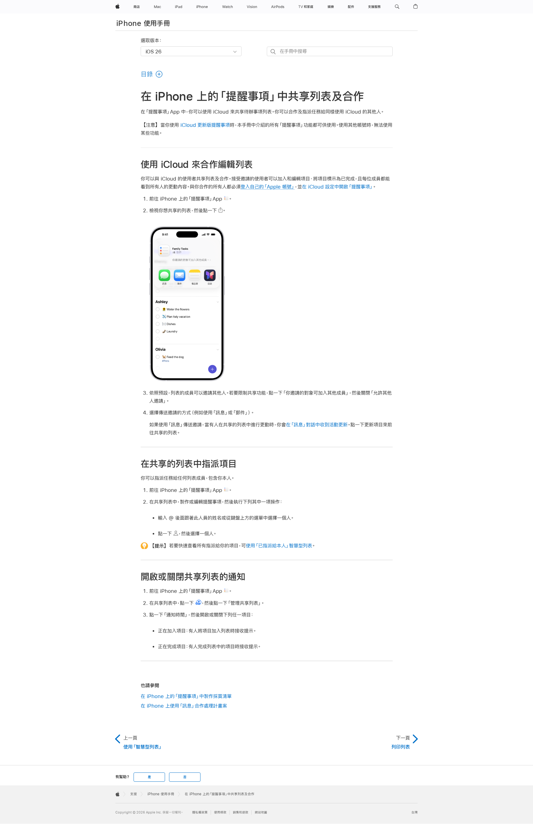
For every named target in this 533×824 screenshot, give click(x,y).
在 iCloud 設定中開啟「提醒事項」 (337, 186)
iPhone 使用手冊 (143, 23)
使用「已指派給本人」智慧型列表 (279, 545)
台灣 (414, 812)
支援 (133, 794)
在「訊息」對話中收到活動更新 (317, 424)
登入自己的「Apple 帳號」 (268, 186)
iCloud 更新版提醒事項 (205, 124)
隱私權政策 (200, 812)
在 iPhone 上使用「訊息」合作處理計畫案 (184, 705)
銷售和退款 (240, 812)
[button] (397, 7)
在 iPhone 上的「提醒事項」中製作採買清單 (186, 696)
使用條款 (220, 812)
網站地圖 (261, 812)
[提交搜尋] (273, 51)
